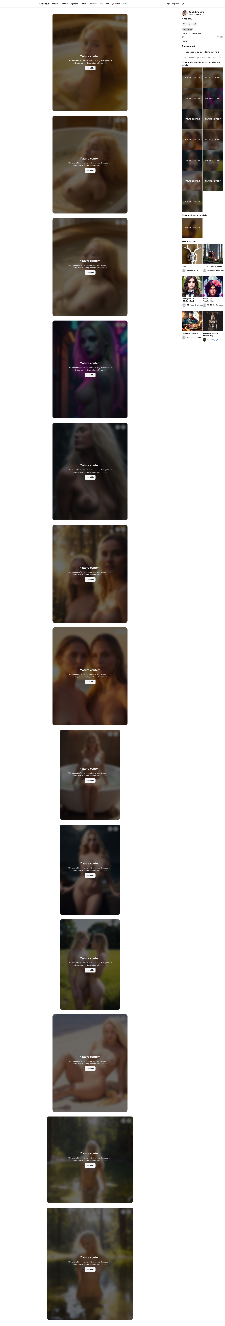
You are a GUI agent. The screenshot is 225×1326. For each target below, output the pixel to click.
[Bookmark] (189, 24)
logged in (204, 52)
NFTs (125, 4)
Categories (93, 4)
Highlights (74, 4)
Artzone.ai (44, 3)
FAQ (108, 4)
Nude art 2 (187, 18)
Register (175, 4)
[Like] (184, 24)
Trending (64, 4)
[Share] (194, 24)
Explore (55, 4)
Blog (101, 4)
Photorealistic (187, 29)
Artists (83, 4)
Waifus (117, 4)
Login (168, 4)
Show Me (90, 68)
